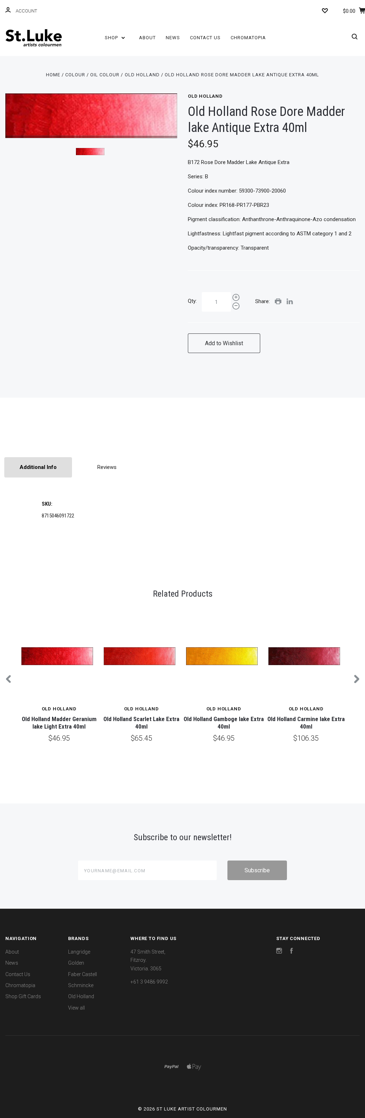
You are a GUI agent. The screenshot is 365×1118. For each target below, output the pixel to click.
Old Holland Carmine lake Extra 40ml (306, 722)
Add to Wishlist (224, 343)
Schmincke (80, 985)
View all (76, 1008)
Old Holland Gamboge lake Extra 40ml (224, 722)
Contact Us (205, 37)
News (173, 37)
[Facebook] (291, 952)
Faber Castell (82, 974)
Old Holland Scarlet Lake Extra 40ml (141, 722)
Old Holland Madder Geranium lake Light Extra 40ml (59, 722)
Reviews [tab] (107, 467)
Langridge (79, 952)
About (147, 37)
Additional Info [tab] (38, 467)
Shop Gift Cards (23, 996)
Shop (112, 37)
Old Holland (205, 96)
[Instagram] (279, 952)
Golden (76, 963)
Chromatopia (248, 37)
